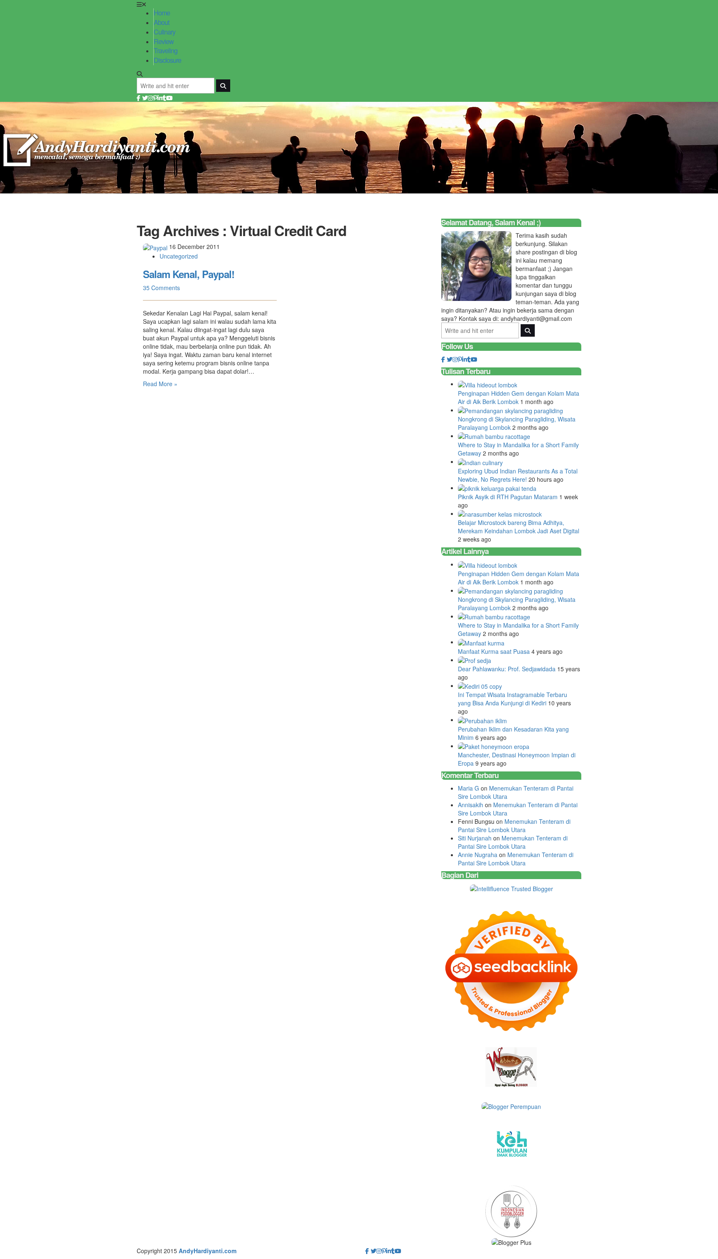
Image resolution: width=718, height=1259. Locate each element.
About (161, 22)
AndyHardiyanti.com (207, 1251)
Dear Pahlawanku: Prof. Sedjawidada (507, 669)
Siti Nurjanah (475, 838)
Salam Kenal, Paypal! (188, 274)
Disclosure (167, 60)
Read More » (160, 383)
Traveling (165, 50)
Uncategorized (179, 256)
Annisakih (470, 805)
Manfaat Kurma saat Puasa (494, 651)
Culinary (164, 32)
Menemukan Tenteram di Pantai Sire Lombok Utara (514, 825)
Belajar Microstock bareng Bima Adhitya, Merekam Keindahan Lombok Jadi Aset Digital (518, 526)
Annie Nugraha (477, 854)
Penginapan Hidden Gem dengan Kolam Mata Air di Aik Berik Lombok (518, 397)
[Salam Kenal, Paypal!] (156, 246)
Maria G (468, 788)
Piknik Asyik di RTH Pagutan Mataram (508, 497)
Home (162, 12)
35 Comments (161, 287)
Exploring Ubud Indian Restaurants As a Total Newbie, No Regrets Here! (518, 475)
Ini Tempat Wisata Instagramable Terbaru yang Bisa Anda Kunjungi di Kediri (512, 698)
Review (164, 41)
